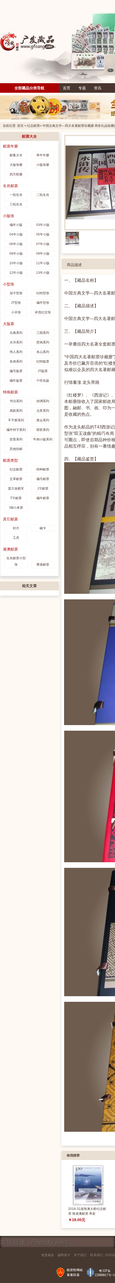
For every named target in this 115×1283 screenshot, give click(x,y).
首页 (66, 88)
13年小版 (42, 273)
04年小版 (16, 234)
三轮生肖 (16, 204)
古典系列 (16, 333)
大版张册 (16, 165)
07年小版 (42, 244)
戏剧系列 (16, 411)
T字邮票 (16, 498)
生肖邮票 (10, 186)
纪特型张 (42, 293)
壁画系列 (42, 342)
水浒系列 (16, 342)
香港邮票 (42, 564)
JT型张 (16, 303)
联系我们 (96, 1255)
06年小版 (16, 244)
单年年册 (42, 155)
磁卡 (43, 528)
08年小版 (16, 253)
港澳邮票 (10, 549)
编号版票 (16, 371)
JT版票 (43, 371)
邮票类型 (10, 460)
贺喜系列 (16, 439)
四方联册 (16, 174)
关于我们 (80, 1255)
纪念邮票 (33, 126)
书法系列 (16, 401)
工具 (16, 538)
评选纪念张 (43, 312)
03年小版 (42, 225)
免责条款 (47, 1255)
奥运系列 (42, 420)
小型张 (8, 284)
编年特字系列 (16, 430)
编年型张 (42, 303)
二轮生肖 (42, 195)
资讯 (97, 88)
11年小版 (42, 263)
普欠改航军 (16, 488)
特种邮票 (42, 469)
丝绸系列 (42, 401)
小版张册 (42, 165)
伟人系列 (16, 352)
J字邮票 (42, 488)
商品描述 (74, 265)
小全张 (16, 312)
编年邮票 (42, 498)
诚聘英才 (63, 1255)
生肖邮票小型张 (16, 561)
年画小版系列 (42, 439)
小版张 (8, 216)
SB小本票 (16, 508)
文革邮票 (16, 479)
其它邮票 (10, 519)
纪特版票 (42, 361)
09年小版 (42, 253)
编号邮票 (42, 479)
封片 (16, 528)
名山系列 (42, 352)
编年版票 (16, 380)
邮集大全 (16, 155)
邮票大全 (29, 136)
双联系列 (42, 430)
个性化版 (42, 380)
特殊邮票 (10, 392)
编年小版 (16, 225)
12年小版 (16, 273)
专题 (82, 88)
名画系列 (16, 361)
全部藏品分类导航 (29, 88)
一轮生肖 (16, 195)
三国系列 (42, 333)
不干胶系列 (16, 420)
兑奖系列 (42, 411)
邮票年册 (10, 146)
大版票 (8, 324)
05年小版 (42, 234)
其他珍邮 (16, 449)
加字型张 (16, 293)
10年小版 (16, 263)
